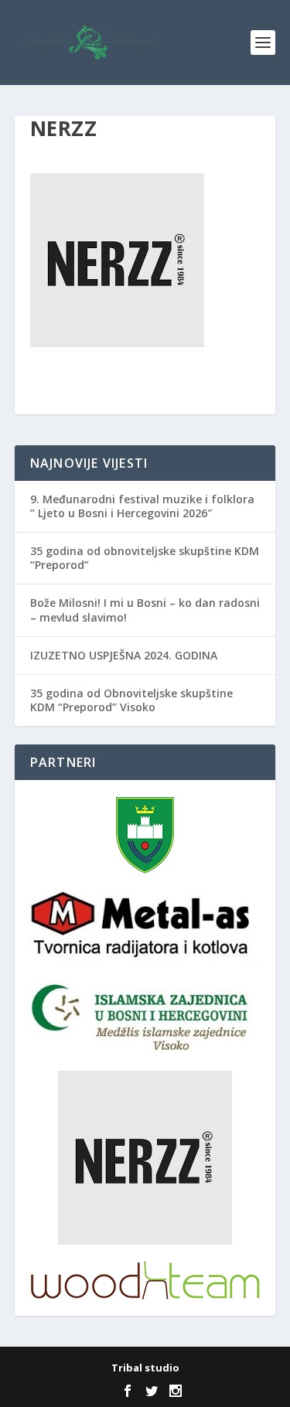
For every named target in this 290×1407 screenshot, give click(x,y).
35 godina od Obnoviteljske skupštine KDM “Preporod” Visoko (131, 700)
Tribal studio (145, 1368)
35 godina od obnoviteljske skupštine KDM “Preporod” (144, 557)
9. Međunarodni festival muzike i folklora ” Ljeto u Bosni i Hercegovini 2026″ (142, 506)
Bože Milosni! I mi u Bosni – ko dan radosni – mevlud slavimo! (145, 609)
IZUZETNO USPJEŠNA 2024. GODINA (123, 655)
